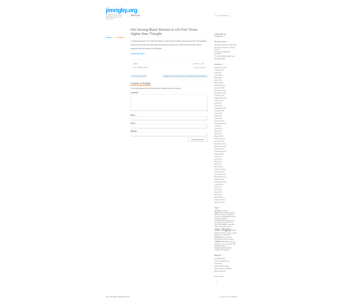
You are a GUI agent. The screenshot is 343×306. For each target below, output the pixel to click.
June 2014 (218, 129)
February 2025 (219, 85)
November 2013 (220, 146)
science (223, 244)
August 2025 (219, 70)
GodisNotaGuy (219, 258)
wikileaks (227, 250)
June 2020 (218, 113)
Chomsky (217, 216)
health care (229, 222)
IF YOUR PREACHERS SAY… (225, 56)
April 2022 (218, 106)
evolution (224, 218)
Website (134, 131)
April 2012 (218, 195)
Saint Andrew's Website (222, 269)
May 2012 (218, 192)
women (145, 67)
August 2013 (219, 154)
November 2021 (220, 108)
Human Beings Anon (221, 261)
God (223, 222)
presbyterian (218, 239)
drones (233, 217)
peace (224, 237)
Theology (217, 250)
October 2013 (219, 149)
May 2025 (218, 78)
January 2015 (219, 121)
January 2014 (219, 141)
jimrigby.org (121, 10)
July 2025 (217, 73)
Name (134, 115)
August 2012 (219, 184)
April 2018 (218, 116)
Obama (217, 237)
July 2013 (217, 156)
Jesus (229, 226)
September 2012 (220, 182)
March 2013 (218, 167)
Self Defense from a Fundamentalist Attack (224, 246)
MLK (228, 235)
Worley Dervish (219, 271)
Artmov (234, 297)
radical (231, 239)
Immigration (230, 224)
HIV (134, 67)
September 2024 (220, 98)
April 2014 (218, 134)
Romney (225, 242)
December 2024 (220, 90)
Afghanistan (219, 213)
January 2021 (219, 111)
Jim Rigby (139, 67)
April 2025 (218, 80)
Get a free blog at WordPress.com (118, 297)
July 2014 (217, 126)
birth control (222, 214)
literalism (217, 233)
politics (135, 63)
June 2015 (218, 118)
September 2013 (220, 151)
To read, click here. (138, 54)
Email (134, 123)
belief (233, 213)
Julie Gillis (218, 264)
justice (234, 230)
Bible (216, 215)
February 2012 (219, 200)
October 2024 (219, 95)
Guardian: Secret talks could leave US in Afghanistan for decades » (185, 76)
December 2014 (220, 123)
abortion (217, 210)
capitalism (230, 215)
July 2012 (217, 187)
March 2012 (218, 197)
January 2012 (219, 202)
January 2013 (219, 172)
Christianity (225, 217)
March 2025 (218, 83)
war (222, 250)
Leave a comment (200, 67)
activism (225, 211)
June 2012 (218, 190)
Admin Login (219, 276)
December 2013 (220, 144)
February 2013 (219, 169)
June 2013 (218, 159)
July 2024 (217, 103)
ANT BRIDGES (219, 59)
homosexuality (220, 224)
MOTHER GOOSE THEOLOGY (225, 45)
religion (218, 241)
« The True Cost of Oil (138, 76)
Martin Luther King (220, 235)
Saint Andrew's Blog (221, 266)
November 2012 (220, 177)
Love (223, 233)
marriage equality (231, 233)
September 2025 (220, 68)
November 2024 (220, 93)
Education (217, 218)
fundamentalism (220, 220)
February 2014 (219, 139)
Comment (135, 93)
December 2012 (220, 174)
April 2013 (218, 164)
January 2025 (219, 88)
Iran (216, 226)
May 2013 (218, 162)
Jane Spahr (222, 226)
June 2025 (218, 75)
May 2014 (218, 131)
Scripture (229, 244)
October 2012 (219, 179)
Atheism (227, 213)
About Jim (135, 15)
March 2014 (218, 136)
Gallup (228, 220)
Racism (226, 239)
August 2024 (219, 101)
